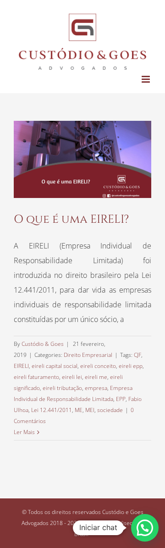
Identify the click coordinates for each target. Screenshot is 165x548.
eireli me (96, 377)
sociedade (110, 410)
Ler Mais (24, 432)
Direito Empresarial (88, 355)
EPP (121, 399)
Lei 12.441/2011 (51, 410)
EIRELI (21, 366)
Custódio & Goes (43, 344)
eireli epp (131, 366)
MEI (89, 410)
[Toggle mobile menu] (146, 79)
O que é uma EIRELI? (71, 219)
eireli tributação (62, 388)
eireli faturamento (36, 377)
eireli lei (72, 377)
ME (78, 410)
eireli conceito (98, 366)
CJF (137, 355)
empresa (96, 388)
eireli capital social (54, 366)
